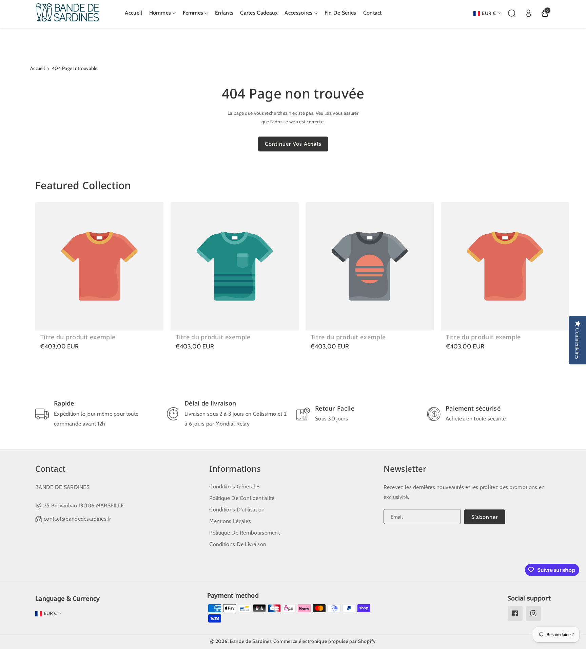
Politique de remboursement (244, 532)
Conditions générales (234, 486)
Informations (235, 468)
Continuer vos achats (293, 144)
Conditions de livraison (237, 544)
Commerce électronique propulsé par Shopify (324, 641)
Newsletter (405, 468)
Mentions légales (230, 521)
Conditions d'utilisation (237, 509)
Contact (50, 468)
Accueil (37, 68)
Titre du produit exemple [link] (77, 337)
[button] (162, 13)
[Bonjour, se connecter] (528, 13)
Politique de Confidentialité (241, 498)
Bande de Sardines (251, 641)
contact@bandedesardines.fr (77, 519)
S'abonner (484, 517)
